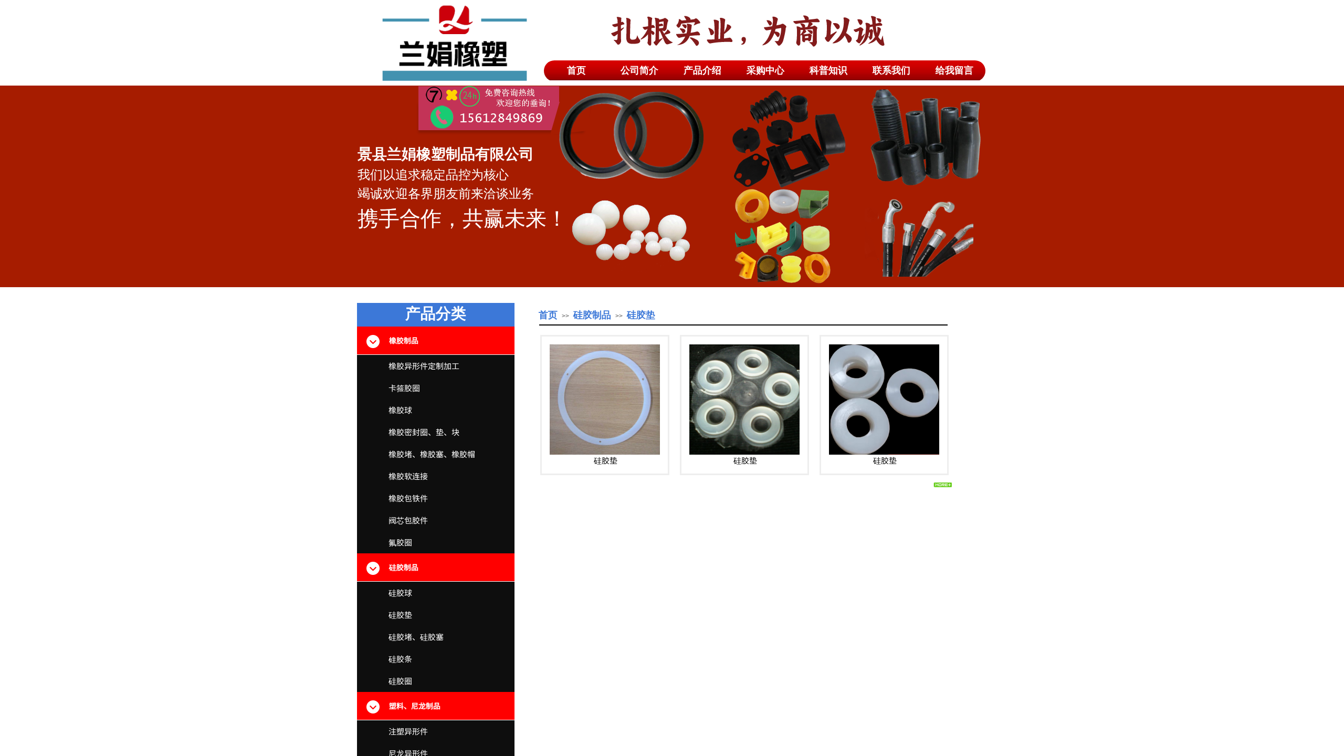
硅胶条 (400, 658)
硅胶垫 (605, 460)
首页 (548, 315)
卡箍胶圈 (404, 387)
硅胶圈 (400, 680)
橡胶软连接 (408, 475)
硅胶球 (400, 592)
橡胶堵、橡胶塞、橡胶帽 (431, 453)
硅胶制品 (592, 315)
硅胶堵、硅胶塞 (416, 636)
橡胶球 (400, 409)
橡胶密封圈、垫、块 (423, 431)
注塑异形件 (408, 731)
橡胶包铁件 (408, 497)
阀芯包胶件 (408, 520)
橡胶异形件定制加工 (423, 365)
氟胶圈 (400, 542)
